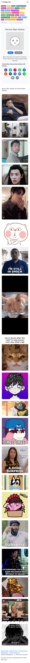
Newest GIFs (4, 653)
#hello (4, 516)
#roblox (5, 363)
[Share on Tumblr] (10, 73)
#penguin (5, 440)
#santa (5, 571)
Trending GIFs (23, 651)
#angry (5, 136)
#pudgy (5, 437)
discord (24, 17)
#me (4, 573)
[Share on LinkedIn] (24, 70)
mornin (3, 15)
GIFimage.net (4, 22)
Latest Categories (14, 653)
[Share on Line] (24, 73)
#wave (5, 514)
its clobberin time (5, 13)
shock (10, 53)
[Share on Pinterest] (15, 70)
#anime (5, 133)
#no (4, 241)
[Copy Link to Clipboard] (17, 77)
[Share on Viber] (19, 73)
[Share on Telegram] (15, 73)
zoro (2, 19)
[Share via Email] (12, 77)
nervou (13, 6)
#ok (4, 332)
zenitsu (22, 8)
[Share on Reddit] (5, 73)
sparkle (7, 10)
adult (8, 6)
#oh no (5, 488)
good (2, 10)
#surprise (18, 53)
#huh (4, 243)
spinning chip (15, 13)
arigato (22, 13)
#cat (4, 369)
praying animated (21, 6)
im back (17, 8)
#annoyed (5, 130)
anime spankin (14, 10)
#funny (5, 161)
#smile (5, 568)
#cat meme (6, 366)
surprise (3, 6)
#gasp (4, 119)
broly (19, 17)
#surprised (6, 392)
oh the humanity (5, 17)
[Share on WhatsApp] (19, 70)
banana (22, 15)
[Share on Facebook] (5, 70)
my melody (19, 19)
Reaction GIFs (13, 651)
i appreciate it (10, 15)
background (10, 8)
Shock (10, 22)
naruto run (14, 17)
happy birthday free (10, 19)
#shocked (5, 116)
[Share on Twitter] (10, 70)
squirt (17, 15)
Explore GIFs (4, 651)
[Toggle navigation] (27, 1)
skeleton (3, 8)
